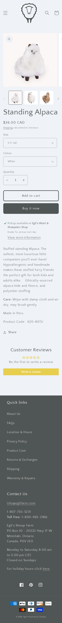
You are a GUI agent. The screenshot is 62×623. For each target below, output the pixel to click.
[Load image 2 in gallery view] (31, 97)
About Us (13, 414)
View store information (24, 237)
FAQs (11, 423)
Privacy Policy (17, 441)
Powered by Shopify (37, 617)
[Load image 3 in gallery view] (46, 97)
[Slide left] (4, 99)
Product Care (16, 450)
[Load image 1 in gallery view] (15, 97)
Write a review (31, 371)
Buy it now (31, 208)
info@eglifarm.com (21, 503)
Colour (7, 153)
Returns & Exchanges (22, 460)
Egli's (25, 617)
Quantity (8, 171)
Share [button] (12, 332)
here (46, 569)
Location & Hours (19, 432)
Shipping (8, 128)
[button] (5, 13)
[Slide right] (58, 99)
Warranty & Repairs (21, 478)
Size (5, 134)
